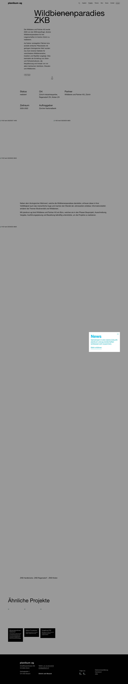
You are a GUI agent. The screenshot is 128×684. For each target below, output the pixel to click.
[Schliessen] (118, 334)
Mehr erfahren (96, 348)
